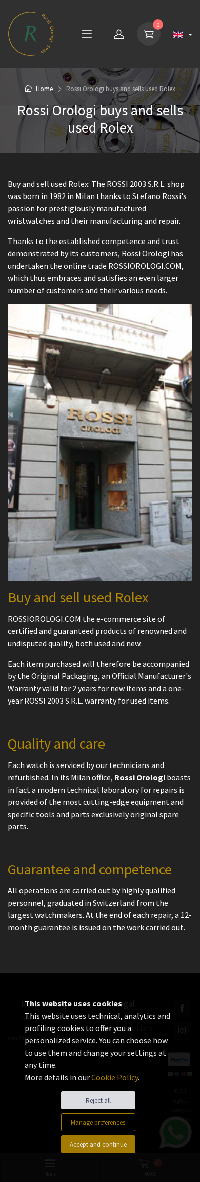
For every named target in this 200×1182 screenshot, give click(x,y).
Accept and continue (98, 1144)
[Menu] (86, 33)
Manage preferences (98, 1122)
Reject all (98, 1100)
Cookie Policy (114, 1077)
